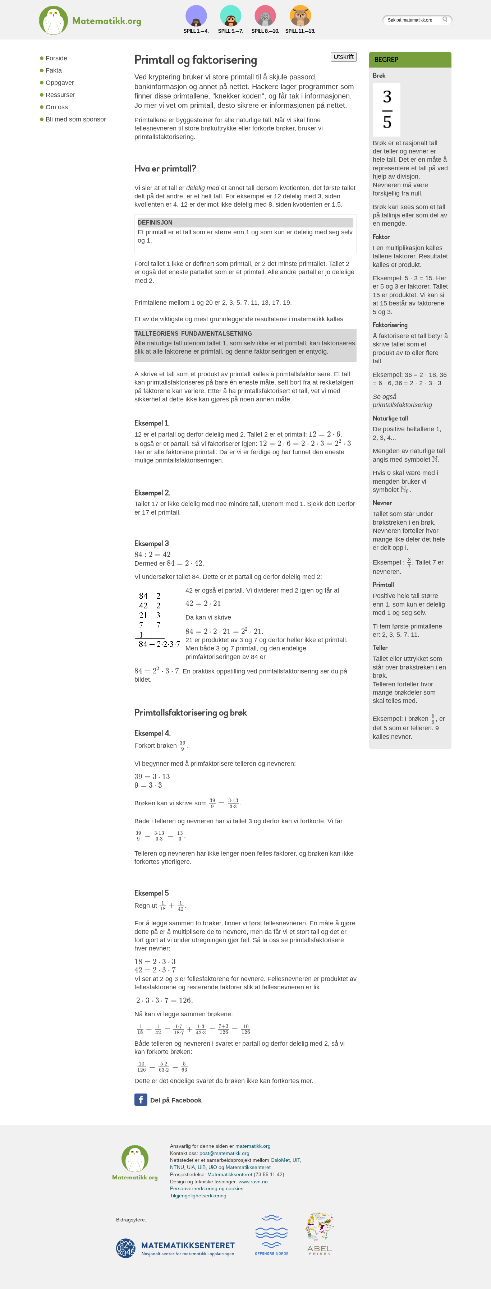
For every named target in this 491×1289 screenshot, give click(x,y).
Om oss (57, 107)
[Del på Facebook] (140, 1100)
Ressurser (60, 94)
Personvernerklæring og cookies (206, 1188)
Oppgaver (60, 82)
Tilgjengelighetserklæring (198, 1195)
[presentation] (325, 434)
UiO (212, 1167)
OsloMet (280, 1160)
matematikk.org (253, 1146)
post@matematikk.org (224, 1153)
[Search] (447, 20)
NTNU (177, 1167)
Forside (56, 58)
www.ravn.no (253, 1181)
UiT (296, 1160)
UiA (191, 1167)
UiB (202, 1167)
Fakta (54, 70)
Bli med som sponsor (76, 119)
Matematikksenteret (248, 1167)
